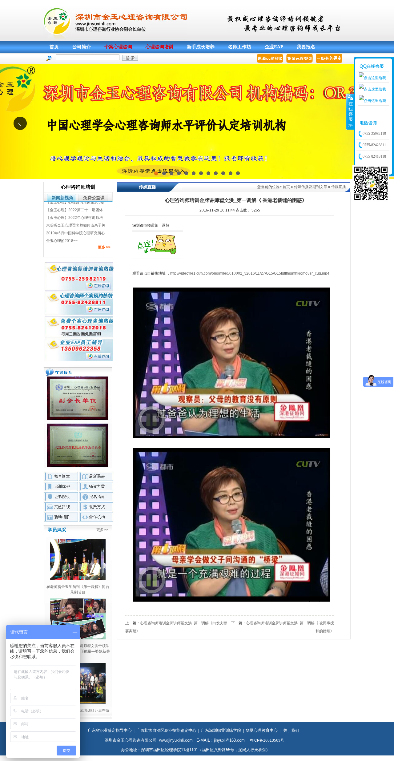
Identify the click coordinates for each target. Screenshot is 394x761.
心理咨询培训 (159, 46)
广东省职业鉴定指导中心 (110, 730)
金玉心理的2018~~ (62, 232)
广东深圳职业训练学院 (221, 730)
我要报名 (306, 46)
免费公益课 (94, 197)
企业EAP (274, 46)
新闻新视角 (62, 197)
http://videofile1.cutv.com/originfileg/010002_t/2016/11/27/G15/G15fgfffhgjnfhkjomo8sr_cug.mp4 (249, 273)
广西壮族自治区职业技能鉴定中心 (166, 730)
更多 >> (104, 247)
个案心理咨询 (118, 46)
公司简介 (81, 46)
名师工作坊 (239, 46)
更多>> (102, 530)
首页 (54, 46)
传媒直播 (338, 187)
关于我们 (291, 730)
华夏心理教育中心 (262, 730)
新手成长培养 (201, 46)
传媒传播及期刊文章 (310, 187)
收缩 (350, 111)
